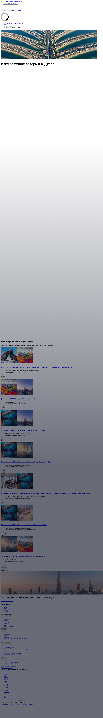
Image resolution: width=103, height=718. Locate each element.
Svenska (6, 696)
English (6, 674)
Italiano (6, 687)
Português (6, 692)
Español (6, 682)
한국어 (6, 685)
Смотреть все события (7, 601)
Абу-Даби (6, 608)
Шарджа (6, 610)
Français (6, 684)
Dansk (5, 678)
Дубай (5, 607)
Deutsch (6, 679)
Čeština (6, 677)
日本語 (6, 690)
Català (5, 675)
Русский (6, 695)
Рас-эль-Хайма (8, 611)
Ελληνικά (6, 681)
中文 (5, 698)
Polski (5, 693)
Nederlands (7, 688)
